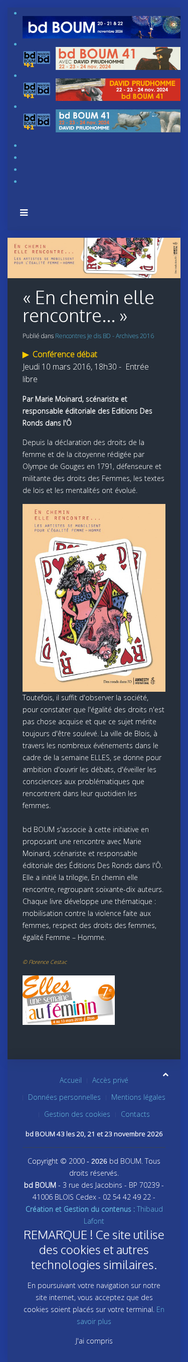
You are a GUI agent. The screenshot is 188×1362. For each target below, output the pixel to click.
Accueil (71, 1080)
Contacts (135, 1114)
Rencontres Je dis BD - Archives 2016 (104, 336)
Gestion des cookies (77, 1114)
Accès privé (110, 1080)
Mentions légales (138, 1097)
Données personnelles (64, 1097)
